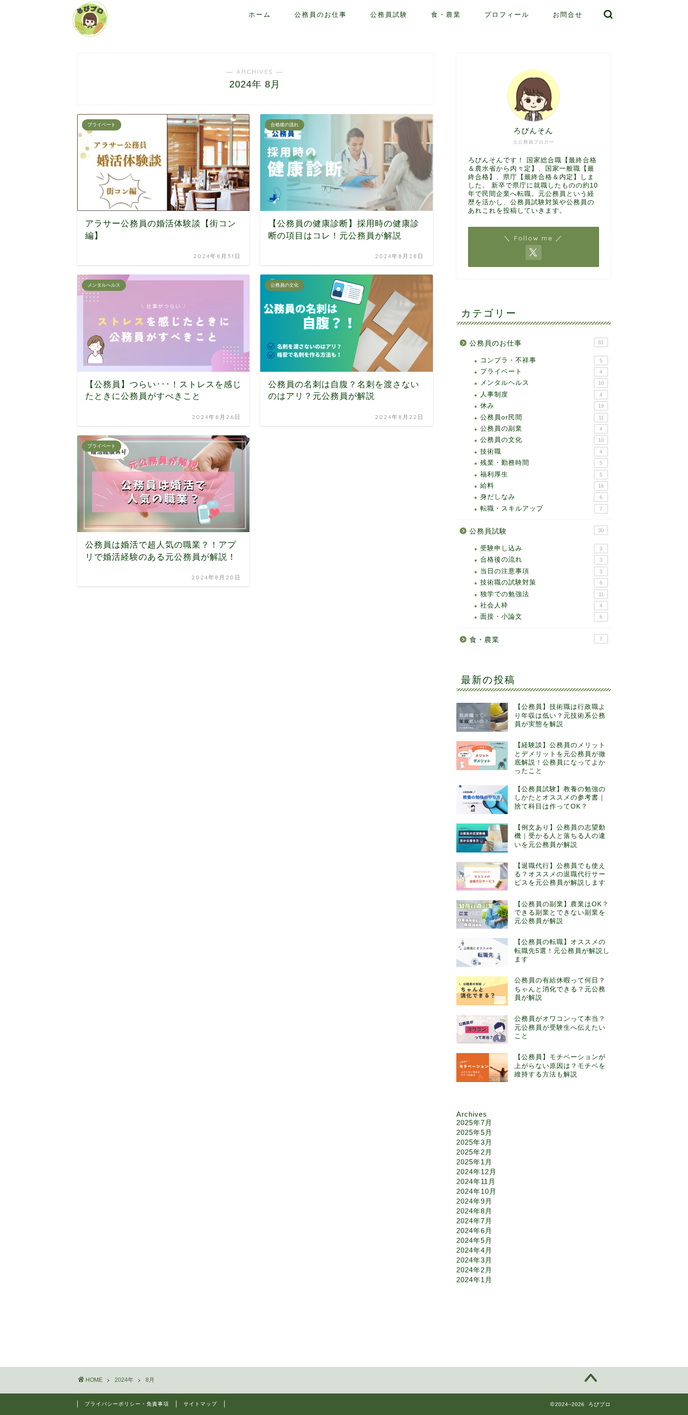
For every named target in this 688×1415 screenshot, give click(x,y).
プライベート (541, 371)
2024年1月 (474, 1280)
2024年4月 (474, 1250)
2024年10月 (476, 1191)
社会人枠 (541, 605)
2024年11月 (476, 1181)
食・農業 (446, 14)
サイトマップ (200, 1404)
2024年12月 (476, 1172)
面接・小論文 (541, 616)
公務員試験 (389, 14)
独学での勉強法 (542, 594)
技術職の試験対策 (541, 582)
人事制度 (541, 394)
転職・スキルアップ (541, 508)
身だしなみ (541, 496)
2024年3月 (474, 1260)
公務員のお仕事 (320, 14)
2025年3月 (474, 1142)
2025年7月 (474, 1122)
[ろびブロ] (90, 36)
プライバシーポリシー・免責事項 (127, 1404)
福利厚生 (541, 474)
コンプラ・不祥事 (541, 360)
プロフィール (506, 14)
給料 (542, 485)
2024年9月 (474, 1201)
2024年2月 (474, 1270)
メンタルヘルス (542, 382)
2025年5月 (474, 1132)
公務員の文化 (542, 439)
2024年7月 (474, 1221)
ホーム (260, 14)
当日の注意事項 (541, 571)
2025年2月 (474, 1152)
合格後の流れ (541, 559)
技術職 (541, 451)
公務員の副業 (541, 428)
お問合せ (568, 14)
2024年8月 (474, 1211)
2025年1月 (474, 1162)
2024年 (124, 1380)
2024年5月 (474, 1240)
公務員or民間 (542, 417)
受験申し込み (541, 548)
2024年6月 (474, 1231)
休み (542, 405)
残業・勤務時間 (541, 462)
